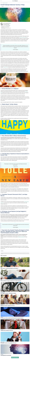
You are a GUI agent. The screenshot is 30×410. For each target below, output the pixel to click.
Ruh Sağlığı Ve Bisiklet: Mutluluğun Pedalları (8, 293)
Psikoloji (2, 317)
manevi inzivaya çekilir (23, 37)
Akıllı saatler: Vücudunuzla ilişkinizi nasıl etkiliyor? (9, 268)
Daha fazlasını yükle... (15, 357)
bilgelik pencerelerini (21, 236)
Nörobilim (2, 354)
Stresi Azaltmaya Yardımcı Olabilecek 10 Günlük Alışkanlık (11, 280)
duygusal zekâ (5, 67)
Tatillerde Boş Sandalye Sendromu (7, 330)
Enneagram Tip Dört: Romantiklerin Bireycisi (8, 342)
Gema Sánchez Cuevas (6, 24)
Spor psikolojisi (3, 292)
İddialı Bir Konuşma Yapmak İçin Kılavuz (8, 305)
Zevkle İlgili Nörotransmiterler (6, 355)
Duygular (2, 329)
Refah (1, 267)
